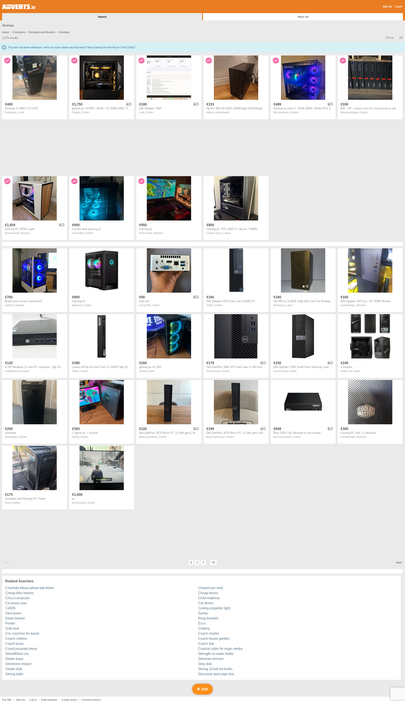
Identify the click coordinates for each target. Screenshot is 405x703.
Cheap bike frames (19, 593)
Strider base (14, 659)
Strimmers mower (18, 664)
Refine (390, 37)
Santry (203, 613)
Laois (289, 305)
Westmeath (222, 112)
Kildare (294, 112)
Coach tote (206, 643)
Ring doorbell (208, 618)
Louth (21, 112)
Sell (204, 689)
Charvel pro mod (210, 588)
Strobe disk (13, 669)
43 (213, 562)
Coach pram (14, 643)
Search (102, 16)
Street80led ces (17, 654)
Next (399, 562)
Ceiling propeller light (214, 608)
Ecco (202, 623)
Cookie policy (69, 699)
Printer (10, 623)
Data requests (49, 699)
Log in (33, 699)
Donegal (24, 371)
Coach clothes (16, 638)
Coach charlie (208, 633)
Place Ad (303, 16)
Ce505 (10, 608)
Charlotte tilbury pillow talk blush (29, 588)
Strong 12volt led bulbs (215, 669)
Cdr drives (205, 603)
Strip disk (205, 664)
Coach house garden (214, 638)
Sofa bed (12, 628)
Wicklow (25, 233)
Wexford (158, 233)
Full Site (6, 699)
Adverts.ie (18, 6)
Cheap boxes (208, 593)
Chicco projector (17, 598)
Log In (398, 6)
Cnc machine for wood (22, 633)
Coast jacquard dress (21, 648)
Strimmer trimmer (211, 659)
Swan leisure (15, 618)
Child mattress (209, 598)
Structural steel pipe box (216, 674)
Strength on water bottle (216, 654)
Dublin (85, 112)
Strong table (14, 674)
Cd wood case (16, 603)
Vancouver (13, 613)
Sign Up (387, 6)
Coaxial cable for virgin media (220, 648)
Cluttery (204, 628)
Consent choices (91, 699)
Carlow (227, 233)
